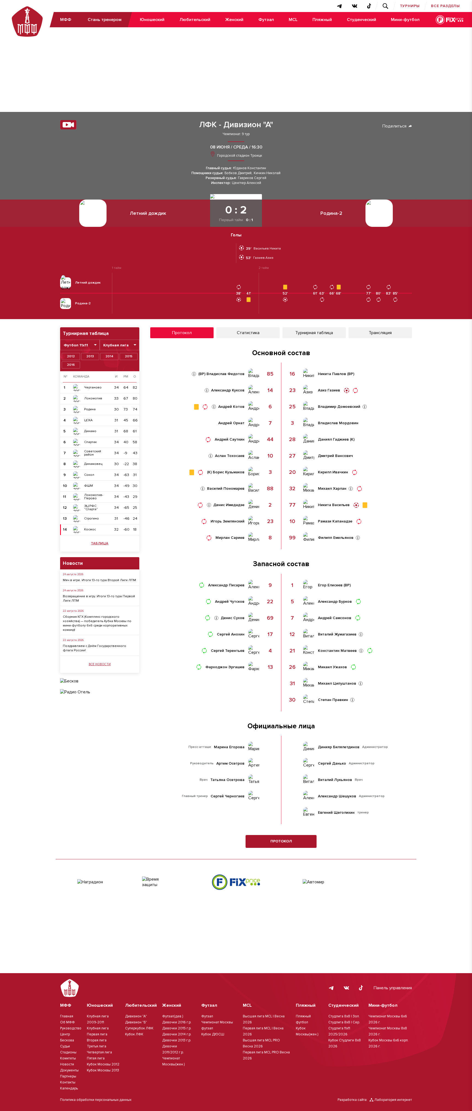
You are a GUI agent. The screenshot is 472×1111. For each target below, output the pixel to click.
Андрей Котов (231, 407)
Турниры (410, 6)
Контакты (67, 1082)
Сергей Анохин (230, 634)
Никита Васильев (334, 505)
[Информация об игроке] (194, 374)
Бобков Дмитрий (238, 173)
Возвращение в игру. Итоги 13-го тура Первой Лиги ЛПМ (99, 598)
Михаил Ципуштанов (337, 683)
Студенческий (361, 19)
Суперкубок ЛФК (139, 1028)
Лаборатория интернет (393, 1100)
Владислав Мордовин (338, 423)
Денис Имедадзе (228, 505)
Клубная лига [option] (116, 345)
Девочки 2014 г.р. (176, 1034)
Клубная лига (98, 1028)
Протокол (281, 841)
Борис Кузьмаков (228, 472)
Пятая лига (96, 1058)
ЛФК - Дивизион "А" (236, 124)
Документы (69, 1070)
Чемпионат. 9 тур (236, 134)
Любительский (194, 19)
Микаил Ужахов (332, 667)
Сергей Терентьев (227, 651)
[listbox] (80, 345)
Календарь (69, 1088)
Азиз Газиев (329, 390)
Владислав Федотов (225, 374)
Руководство (70, 1028)
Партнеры (68, 1076)
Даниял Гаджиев (333, 439)
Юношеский (152, 19)
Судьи (65, 1046)
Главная (66, 1016)
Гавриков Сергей (252, 178)
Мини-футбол (405, 19)
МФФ (65, 19)
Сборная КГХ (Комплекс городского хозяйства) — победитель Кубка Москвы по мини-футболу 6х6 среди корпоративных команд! (97, 623)
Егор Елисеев (330, 585)
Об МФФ (67, 1022)
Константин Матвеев (337, 651)
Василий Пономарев (225, 488)
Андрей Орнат (231, 423)
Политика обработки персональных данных (95, 1100)
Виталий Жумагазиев (337, 634)
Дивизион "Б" (136, 1022)
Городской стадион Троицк (239, 155)
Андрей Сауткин (229, 439)
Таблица (99, 543)
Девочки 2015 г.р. (176, 1028)
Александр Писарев (226, 585)
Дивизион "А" (136, 1016)
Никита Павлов (332, 374)
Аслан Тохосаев (229, 456)
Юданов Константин (249, 168)
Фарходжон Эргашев (224, 667)
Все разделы (445, 6)
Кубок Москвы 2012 (103, 1064)
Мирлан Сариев (230, 538)
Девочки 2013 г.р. (176, 1040)
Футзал (266, 19)
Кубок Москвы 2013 (103, 1070)
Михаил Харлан (332, 488)
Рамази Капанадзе (335, 521)
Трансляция (380, 332)
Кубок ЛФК (134, 1034)
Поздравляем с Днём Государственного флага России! (94, 648)
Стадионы (68, 1052)
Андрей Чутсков (229, 601)
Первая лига (97, 1034)
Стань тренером (105, 19)
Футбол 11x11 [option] (76, 345)
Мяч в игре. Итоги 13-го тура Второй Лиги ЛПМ (99, 580)
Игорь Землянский (227, 521)
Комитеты (68, 1058)
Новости (67, 1064)
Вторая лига (97, 1040)
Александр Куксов (227, 390)
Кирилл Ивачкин (333, 472)
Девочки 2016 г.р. (176, 1022)
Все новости (100, 664)
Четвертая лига (99, 1052)
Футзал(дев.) (172, 1016)
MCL (293, 19)
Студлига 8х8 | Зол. (344, 1016)
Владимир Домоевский (339, 407)
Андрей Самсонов (334, 618)
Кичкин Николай (267, 173)
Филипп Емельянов (335, 538)
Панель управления (393, 987)
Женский (234, 19)
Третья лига (96, 1046)
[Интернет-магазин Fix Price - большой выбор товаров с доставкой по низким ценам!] (236, 882)
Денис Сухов (232, 618)
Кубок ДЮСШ (212, 1034)
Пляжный (322, 19)
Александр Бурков (335, 601)
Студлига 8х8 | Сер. (344, 1022)
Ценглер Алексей (246, 183)
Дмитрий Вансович (335, 456)
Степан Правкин (333, 700)
